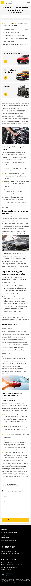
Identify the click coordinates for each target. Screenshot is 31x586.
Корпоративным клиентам (10, 532)
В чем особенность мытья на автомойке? (15, 35)
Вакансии (4, 529)
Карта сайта (5, 537)
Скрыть (26, 29)
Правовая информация (8, 540)
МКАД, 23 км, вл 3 (9, 568)
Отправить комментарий (15, 520)
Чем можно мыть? (9, 41)
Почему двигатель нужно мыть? (12, 32)
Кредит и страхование (8, 535)
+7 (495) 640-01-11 (8, 547)
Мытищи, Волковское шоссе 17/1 (11, 564)
